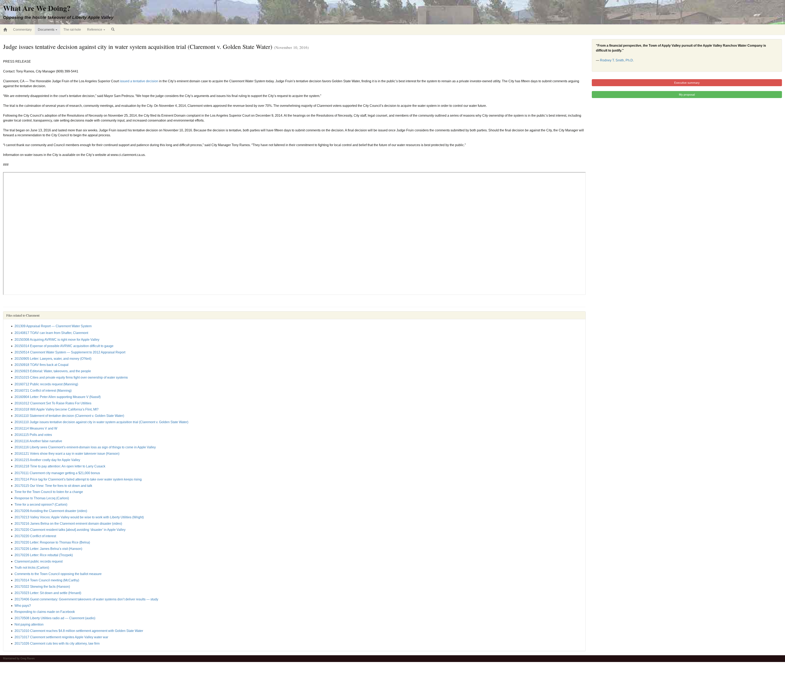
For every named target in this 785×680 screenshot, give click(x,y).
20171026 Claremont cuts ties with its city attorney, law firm (57, 643)
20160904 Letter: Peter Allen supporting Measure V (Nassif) (58, 397)
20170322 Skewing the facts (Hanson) (42, 586)
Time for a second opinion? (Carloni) (41, 504)
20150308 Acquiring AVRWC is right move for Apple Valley (57, 339)
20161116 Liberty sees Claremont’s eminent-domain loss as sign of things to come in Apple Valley (85, 447)
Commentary (22, 29)
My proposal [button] (687, 94)
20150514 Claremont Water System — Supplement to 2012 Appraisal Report (70, 352)
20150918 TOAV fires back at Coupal (41, 365)
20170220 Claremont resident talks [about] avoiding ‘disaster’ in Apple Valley (70, 529)
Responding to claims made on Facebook (45, 611)
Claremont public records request (39, 561)
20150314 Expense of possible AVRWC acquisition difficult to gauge (64, 346)
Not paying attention (29, 624)
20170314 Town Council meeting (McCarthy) (47, 580)
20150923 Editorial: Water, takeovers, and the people (53, 371)
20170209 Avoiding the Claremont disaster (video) (51, 511)
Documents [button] (46, 29)
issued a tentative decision (139, 81)
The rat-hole (72, 29)
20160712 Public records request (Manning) (46, 384)
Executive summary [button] (687, 82)
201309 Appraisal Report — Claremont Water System (53, 326)
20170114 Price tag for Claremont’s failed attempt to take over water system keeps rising (78, 479)
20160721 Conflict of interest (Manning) (43, 390)
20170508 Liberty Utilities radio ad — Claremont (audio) (55, 618)
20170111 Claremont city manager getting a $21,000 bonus (57, 473)
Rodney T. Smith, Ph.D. (617, 60)
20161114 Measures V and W (36, 428)
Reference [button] (95, 29)
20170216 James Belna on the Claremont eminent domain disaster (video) (68, 523)
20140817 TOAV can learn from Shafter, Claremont (51, 333)
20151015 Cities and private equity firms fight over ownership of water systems (71, 377)
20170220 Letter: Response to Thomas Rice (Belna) (52, 542)
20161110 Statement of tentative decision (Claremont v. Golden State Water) (69, 415)
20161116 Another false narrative (38, 441)
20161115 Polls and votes (33, 434)
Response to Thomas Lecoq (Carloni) (42, 498)
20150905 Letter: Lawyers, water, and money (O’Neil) (53, 358)
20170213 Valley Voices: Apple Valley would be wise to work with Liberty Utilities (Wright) (79, 517)
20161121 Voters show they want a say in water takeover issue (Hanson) (67, 453)
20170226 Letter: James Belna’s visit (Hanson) (48, 548)
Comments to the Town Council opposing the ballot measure (58, 574)
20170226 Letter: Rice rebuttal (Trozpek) (44, 555)
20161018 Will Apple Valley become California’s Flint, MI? (57, 409)
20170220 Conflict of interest (35, 536)
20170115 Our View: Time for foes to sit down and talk (53, 485)
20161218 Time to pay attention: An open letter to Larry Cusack (60, 466)
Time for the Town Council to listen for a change (49, 492)
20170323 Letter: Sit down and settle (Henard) (48, 593)
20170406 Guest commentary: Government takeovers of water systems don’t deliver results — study (86, 599)
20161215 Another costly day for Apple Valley (47, 460)
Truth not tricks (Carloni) (32, 567)
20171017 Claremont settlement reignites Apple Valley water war (61, 637)
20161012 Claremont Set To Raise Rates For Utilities (53, 403)
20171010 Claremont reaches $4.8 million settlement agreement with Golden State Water (79, 631)
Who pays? (23, 605)
